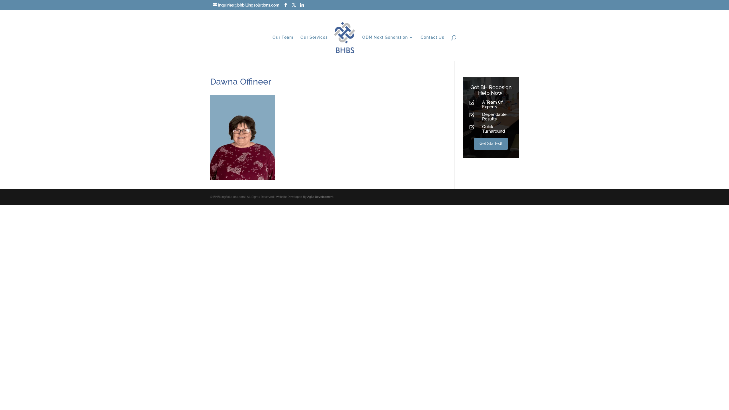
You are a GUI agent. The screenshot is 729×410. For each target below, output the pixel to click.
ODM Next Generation (385, 37)
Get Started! (491, 143)
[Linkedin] (302, 5)
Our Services (314, 37)
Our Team (283, 37)
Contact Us (432, 37)
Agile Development (320, 196)
